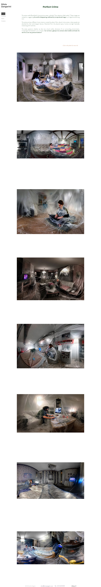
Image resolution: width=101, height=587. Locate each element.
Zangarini (6, 6)
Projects (3, 13)
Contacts (3, 21)
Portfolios (3, 16)
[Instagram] (72, 586)
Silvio (4, 4)
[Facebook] (75, 586)
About (2, 18)
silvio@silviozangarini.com (47, 586)
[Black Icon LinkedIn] (74, 586)
